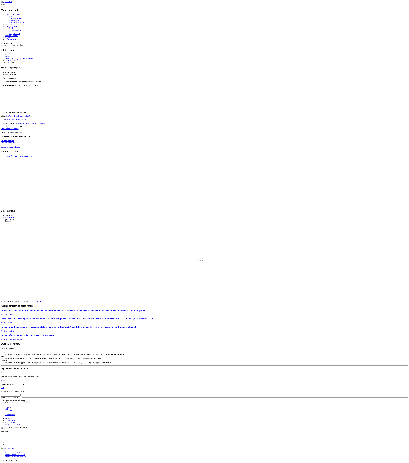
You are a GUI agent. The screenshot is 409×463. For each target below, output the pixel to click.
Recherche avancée (11, 36)
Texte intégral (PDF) (12, 156)
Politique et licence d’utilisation (15, 457)
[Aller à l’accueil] (6, 2)
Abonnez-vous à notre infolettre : (14, 400)
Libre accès (13, 32)
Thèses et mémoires (16, 18)
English (7, 38)
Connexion (9, 24)
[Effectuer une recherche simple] (2, 4)
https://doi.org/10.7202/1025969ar (16, 119)
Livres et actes (14, 20)
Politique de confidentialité (14, 453)
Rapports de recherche (16, 22)
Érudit (11, 28)
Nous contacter (10, 415)
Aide (6, 409)
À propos (15, 26)
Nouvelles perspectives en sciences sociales (19, 58)
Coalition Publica (15, 30)
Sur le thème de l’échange (13, 60)
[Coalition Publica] (7, 448)
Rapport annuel (14, 34)
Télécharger (38, 301)
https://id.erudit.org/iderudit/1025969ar (18, 116)
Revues (11, 16)
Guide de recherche (11, 413)
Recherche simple (7, 43)
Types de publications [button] (12, 15)
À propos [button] (8, 26)
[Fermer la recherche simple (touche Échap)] (4, 4)
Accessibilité (9, 411)
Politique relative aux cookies (15, 455)
